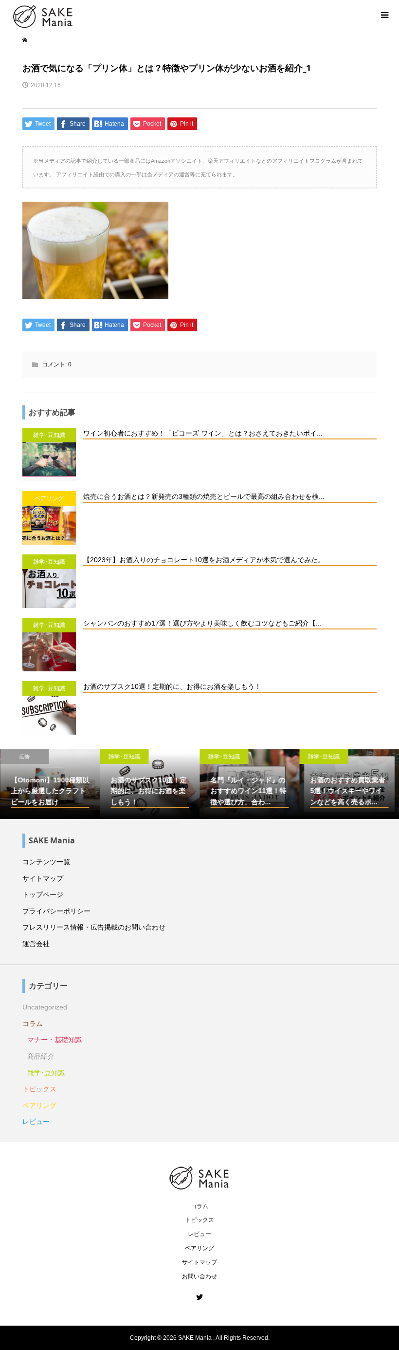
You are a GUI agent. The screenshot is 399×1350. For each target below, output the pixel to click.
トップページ (42, 894)
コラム (32, 1023)
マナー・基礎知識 (54, 1040)
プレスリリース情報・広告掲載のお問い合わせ (93, 927)
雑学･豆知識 (46, 1073)
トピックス (39, 1089)
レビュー (36, 1121)
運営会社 (36, 944)
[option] (50, 784)
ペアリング (39, 1105)
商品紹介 (40, 1056)
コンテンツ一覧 (46, 862)
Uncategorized (44, 1007)
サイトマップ (42, 878)
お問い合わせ (199, 1276)
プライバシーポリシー (56, 911)
